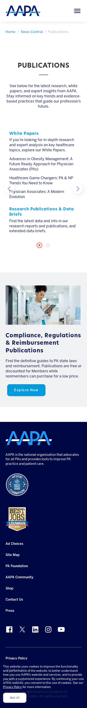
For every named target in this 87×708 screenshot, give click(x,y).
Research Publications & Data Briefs (41, 212)
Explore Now (26, 390)
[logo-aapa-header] (23, 10)
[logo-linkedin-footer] (35, 629)
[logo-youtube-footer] (61, 629)
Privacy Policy (12, 687)
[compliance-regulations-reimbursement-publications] (43, 305)
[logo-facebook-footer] (9, 629)
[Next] (77, 189)
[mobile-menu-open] (77, 11)
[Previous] (9, 189)
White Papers (24, 134)
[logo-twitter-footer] (22, 629)
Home (10, 32)
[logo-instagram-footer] (48, 629)
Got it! (15, 697)
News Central (32, 32)
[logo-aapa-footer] (29, 438)
